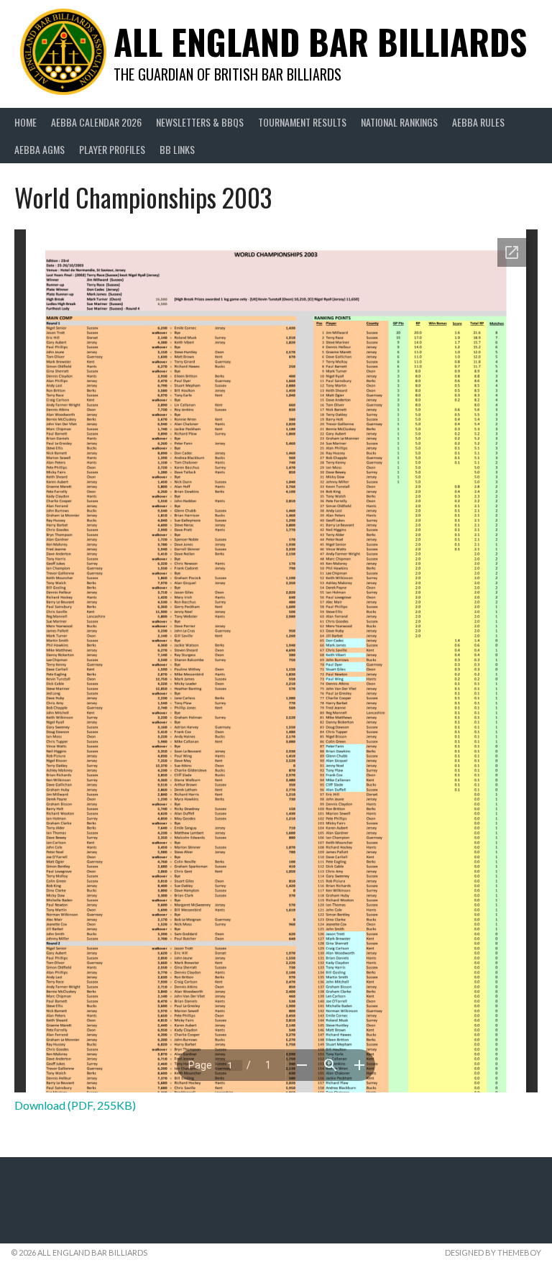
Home (25, 121)
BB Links (177, 149)
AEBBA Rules (478, 121)
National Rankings (399, 121)
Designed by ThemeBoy (493, 1252)
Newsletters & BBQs (200, 121)
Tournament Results (302, 121)
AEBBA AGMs (39, 149)
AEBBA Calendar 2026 (96, 121)
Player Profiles (112, 149)
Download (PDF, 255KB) (75, 1105)
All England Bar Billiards (320, 41)
